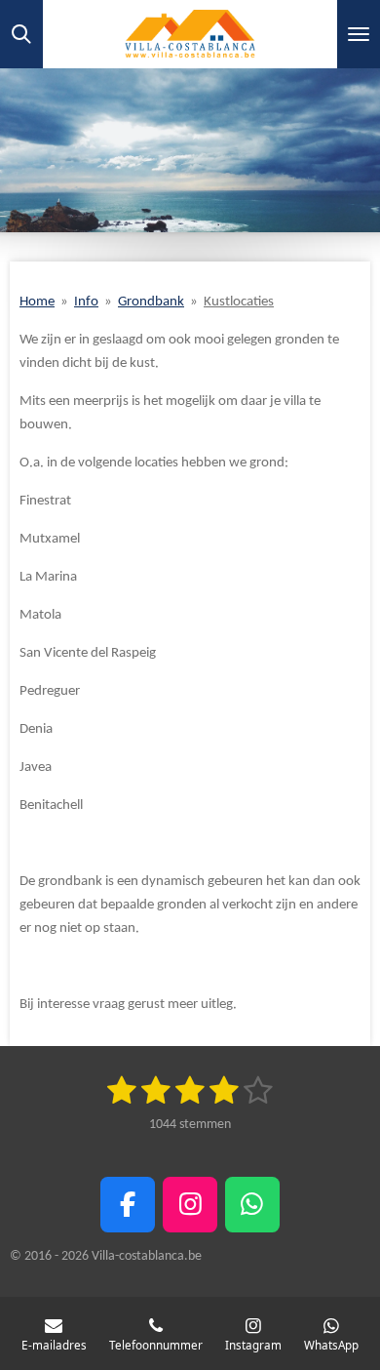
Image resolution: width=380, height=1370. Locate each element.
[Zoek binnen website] (21, 34)
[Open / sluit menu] (358, 34)
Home (37, 302)
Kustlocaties (239, 302)
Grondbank (151, 302)
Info (86, 302)
